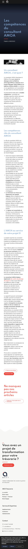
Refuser (12, 546)
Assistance (5, 511)
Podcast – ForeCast (7, 496)
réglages (3, 543)
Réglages (20, 546)
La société (5, 492)
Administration (6, 513)
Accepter (5, 546)
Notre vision (5, 494)
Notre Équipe (5, 499)
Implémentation (6, 509)
